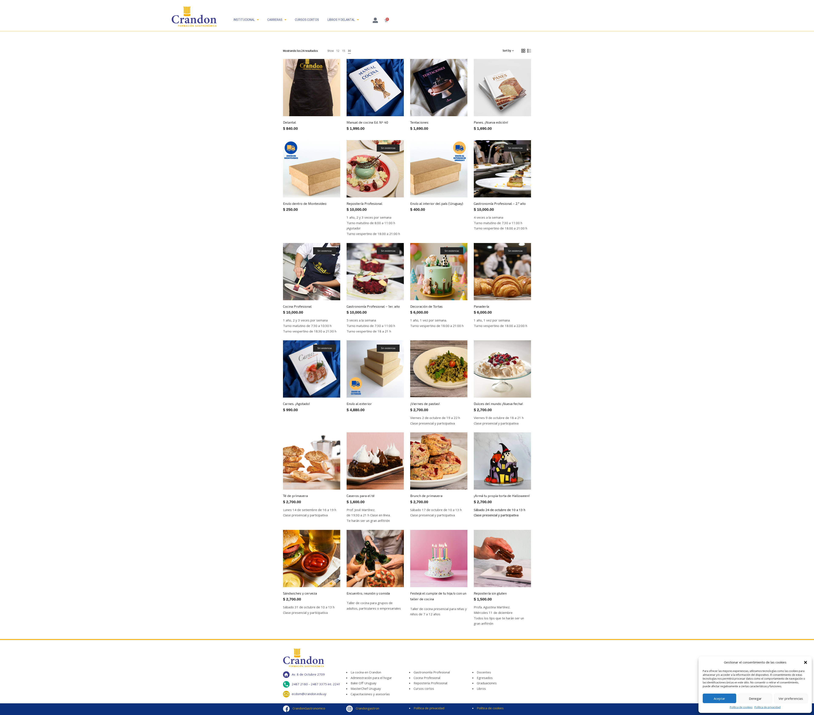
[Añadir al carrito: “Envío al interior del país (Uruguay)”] (454, 185)
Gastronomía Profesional (432, 672)
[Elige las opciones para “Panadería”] (518, 288)
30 (349, 51)
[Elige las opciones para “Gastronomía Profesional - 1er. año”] (391, 288)
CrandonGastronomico (308, 708)
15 (343, 51)
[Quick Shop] (312, 104)
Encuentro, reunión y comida (368, 593)
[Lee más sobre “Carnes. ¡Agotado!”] (327, 385)
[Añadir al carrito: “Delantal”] (327, 104)
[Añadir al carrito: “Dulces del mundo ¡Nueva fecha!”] (518, 385)
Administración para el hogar (371, 678)
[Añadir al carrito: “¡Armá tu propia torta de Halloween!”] (518, 477)
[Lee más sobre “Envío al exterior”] (391, 385)
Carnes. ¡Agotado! (296, 404)
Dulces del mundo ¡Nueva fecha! (498, 404)
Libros (481, 688)
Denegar (755, 698)
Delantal (289, 122)
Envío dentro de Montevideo (304, 203)
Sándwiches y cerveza (300, 593)
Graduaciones (487, 683)
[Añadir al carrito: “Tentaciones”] (454, 104)
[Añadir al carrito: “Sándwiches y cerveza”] (327, 575)
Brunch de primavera (426, 496)
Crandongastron (367, 708)
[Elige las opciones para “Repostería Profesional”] (391, 185)
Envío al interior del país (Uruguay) (436, 203)
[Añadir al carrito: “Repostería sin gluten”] (518, 575)
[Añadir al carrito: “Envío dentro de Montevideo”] (327, 185)
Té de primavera (295, 496)
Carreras (274, 19)
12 (337, 51)
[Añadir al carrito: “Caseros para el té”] (391, 477)
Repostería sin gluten (490, 593)
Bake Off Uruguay (363, 683)
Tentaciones (419, 122)
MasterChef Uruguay (366, 688)
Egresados (485, 678)
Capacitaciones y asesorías (370, 694)
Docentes (484, 672)
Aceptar (719, 698)
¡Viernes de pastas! (425, 404)
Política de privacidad (767, 707)
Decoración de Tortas (426, 306)
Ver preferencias (791, 698)
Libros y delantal (341, 19)
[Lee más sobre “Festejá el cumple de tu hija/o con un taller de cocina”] (454, 575)
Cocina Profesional (297, 306)
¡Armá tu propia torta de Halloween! (502, 496)
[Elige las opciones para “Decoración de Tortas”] (454, 288)
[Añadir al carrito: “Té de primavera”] (327, 477)
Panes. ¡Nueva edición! (491, 122)
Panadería (481, 306)
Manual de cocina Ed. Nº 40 (367, 122)
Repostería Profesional (364, 203)
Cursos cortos (307, 19)
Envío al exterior (359, 404)
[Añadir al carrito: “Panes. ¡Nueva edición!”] (518, 104)
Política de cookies (741, 707)
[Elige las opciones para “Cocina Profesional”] (327, 288)
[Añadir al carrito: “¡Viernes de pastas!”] (454, 385)
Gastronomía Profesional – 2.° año (500, 203)
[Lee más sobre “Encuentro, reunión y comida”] (391, 575)
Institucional (244, 19)
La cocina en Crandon (366, 672)
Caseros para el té (361, 496)
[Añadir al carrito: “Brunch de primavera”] (454, 477)
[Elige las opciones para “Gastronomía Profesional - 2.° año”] (518, 185)
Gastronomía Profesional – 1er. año (373, 306)
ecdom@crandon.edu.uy (309, 693)
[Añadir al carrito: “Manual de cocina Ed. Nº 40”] (391, 104)
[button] (805, 662)
